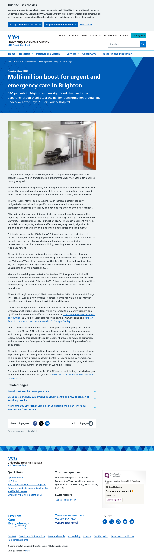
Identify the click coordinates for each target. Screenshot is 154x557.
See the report (113, 500)
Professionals (110, 35)
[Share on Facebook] (35, 423)
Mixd (27, 551)
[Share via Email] (47, 423)
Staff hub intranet (17, 491)
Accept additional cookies (24, 24)
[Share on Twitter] (41, 423)
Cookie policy (101, 536)
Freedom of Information (32, 536)
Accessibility (74, 536)
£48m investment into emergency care (28, 391)
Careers (124, 35)
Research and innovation (117, 53)
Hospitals (24, 53)
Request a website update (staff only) (28, 488)
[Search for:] (124, 44)
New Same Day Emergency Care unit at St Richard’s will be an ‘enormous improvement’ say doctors (47, 407)
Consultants (89, 53)
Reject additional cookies (59, 24)
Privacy (87, 536)
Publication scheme (18, 539)
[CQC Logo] (113, 477)
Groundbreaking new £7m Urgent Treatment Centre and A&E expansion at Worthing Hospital (48, 398)
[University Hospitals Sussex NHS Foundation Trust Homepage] (28, 40)
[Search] (143, 44)
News (84, 35)
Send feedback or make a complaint (27, 484)
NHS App (12, 481)
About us (74, 35)
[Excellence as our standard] (25, 461)
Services (71, 53)
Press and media (56, 536)
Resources (95, 35)
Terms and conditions (122, 536)
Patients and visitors (48, 53)
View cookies (85, 24)
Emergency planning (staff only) (25, 494)
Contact (62, 35)
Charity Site (139, 35)
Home (11, 53)
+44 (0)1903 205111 (65, 500)
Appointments (15, 477)
